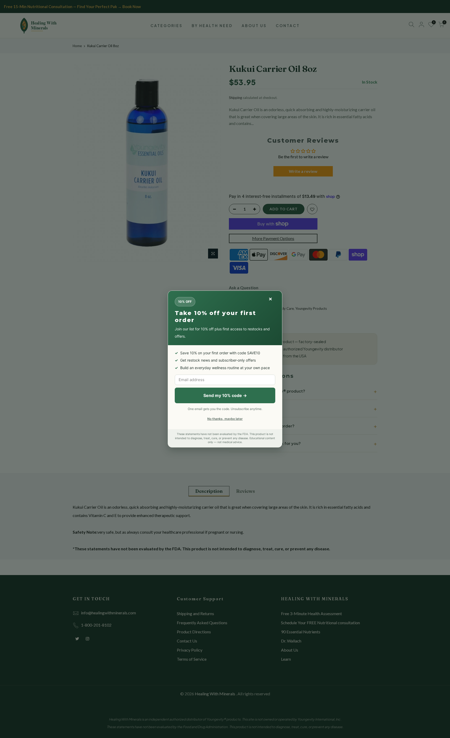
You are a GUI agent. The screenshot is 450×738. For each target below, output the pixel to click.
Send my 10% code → (225, 395)
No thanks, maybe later (225, 419)
